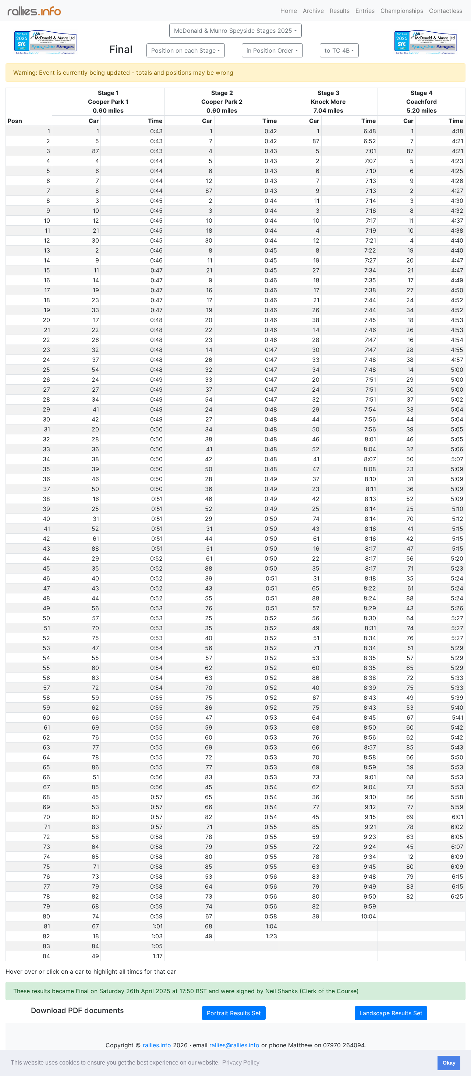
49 (315, 628)
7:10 (370, 170)
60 (95, 667)
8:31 (370, 628)
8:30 (370, 618)
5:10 (457, 508)
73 (315, 777)
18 (209, 230)
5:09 (457, 469)
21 (96, 230)
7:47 (370, 339)
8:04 (370, 449)
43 (315, 528)
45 (208, 787)
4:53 (457, 320)
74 (316, 518)
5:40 (457, 707)
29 (410, 379)
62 (208, 667)
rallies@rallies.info (234, 1045)
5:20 (457, 558)
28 (315, 339)
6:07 (457, 846)
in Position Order (270, 50)
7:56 (370, 419)
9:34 (370, 856)
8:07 (370, 459)
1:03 (157, 936)
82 (208, 817)
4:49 (457, 280)
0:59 (156, 906)
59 (95, 697)
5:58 (457, 797)
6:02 (457, 826)
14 (96, 280)
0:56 (156, 777)
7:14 (370, 200)
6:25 (457, 896)
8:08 (370, 469)
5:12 (457, 518)
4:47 (457, 260)
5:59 (457, 807)
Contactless (445, 10)
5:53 (457, 767)
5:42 (457, 727)
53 (315, 658)
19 (410, 250)
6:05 (457, 836)
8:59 (370, 767)
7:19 (370, 230)
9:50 (370, 896)
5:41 (457, 717)
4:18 (457, 131)
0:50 (156, 429)
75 (95, 638)
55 (208, 598)
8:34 (370, 638)
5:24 (457, 578)
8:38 (370, 677)
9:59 (370, 906)
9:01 (370, 777)
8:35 (370, 658)
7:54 (370, 409)
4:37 (457, 220)
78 (95, 757)
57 (315, 608)
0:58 (156, 836)
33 (95, 310)
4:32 (457, 210)
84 (95, 946)
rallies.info (157, 1045)
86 (315, 677)
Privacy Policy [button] (240, 1062)
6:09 (457, 856)
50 (315, 429)
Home (288, 10)
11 (316, 200)
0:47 (156, 270)
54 (95, 369)
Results (340, 10)
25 (95, 508)
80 (95, 817)
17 (411, 280)
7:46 (370, 330)
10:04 (368, 916)
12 (209, 180)
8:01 (370, 439)
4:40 (457, 240)
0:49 (156, 379)
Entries (365, 10)
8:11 (371, 489)
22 (95, 330)
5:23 (457, 568)
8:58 (370, 757)
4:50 (457, 290)
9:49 (370, 886)
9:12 (370, 807)
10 (96, 210)
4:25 (457, 170)
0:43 (156, 131)
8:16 (370, 528)
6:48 (370, 131)
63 (95, 677)
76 (208, 608)
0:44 (156, 161)
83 (208, 777)
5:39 (457, 697)
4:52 (457, 300)
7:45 (370, 320)
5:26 (457, 608)
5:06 (457, 449)
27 (315, 270)
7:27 (370, 260)
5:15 (457, 528)
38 (315, 320)
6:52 (370, 141)
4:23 (457, 161)
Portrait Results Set (234, 1013)
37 (95, 359)
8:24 (370, 598)
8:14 (370, 508)
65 (315, 588)
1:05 (157, 946)
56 (410, 558)
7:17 (371, 220)
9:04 (370, 787)
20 (410, 260)
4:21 (457, 141)
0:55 (156, 697)
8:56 (370, 737)
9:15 (370, 817)
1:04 (271, 926)
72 (410, 677)
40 (95, 578)
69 (95, 727)
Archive (313, 10)
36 (95, 449)
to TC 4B (337, 50)
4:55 (457, 349)
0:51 (157, 498)
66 (95, 717)
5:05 (457, 429)
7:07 (370, 161)
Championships (401, 10)
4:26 (457, 180)
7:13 (370, 180)
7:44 (370, 300)
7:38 (370, 290)
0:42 (271, 131)
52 (315, 449)
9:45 (370, 866)
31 (410, 479)
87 (315, 141)
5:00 (457, 369)
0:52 (156, 558)
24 (410, 300)
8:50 (370, 727)
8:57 (370, 747)
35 (95, 568)
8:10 (370, 479)
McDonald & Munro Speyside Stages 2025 (233, 30)
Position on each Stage (183, 50)
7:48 (370, 359)
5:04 (457, 409)
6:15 (457, 876)
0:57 (156, 797)
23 (95, 300)
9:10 (370, 797)
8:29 (370, 608)
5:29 (457, 648)
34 (410, 310)
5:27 (457, 618)
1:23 (271, 936)
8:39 (370, 687)
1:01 (157, 926)
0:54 (156, 648)
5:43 (457, 747)
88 (95, 548)
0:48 (156, 320)
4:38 (457, 230)
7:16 (370, 210)
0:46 (156, 250)
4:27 (457, 190)
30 (95, 240)
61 (96, 538)
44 (315, 419)
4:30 (457, 200)
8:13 (370, 498)
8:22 (370, 588)
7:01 (370, 151)
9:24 (370, 846)
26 (315, 310)
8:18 (370, 578)
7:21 (370, 240)
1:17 (158, 956)
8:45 (370, 717)
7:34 (370, 270)
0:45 (156, 200)
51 (209, 548)
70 (410, 518)
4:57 (457, 359)
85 (410, 747)
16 (209, 290)
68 (315, 727)
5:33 (457, 677)
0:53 (156, 608)
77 (95, 747)
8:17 (370, 548)
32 (95, 349)
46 (315, 439)
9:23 (370, 836)
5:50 (457, 757)
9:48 (370, 876)
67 (315, 697)
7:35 (370, 280)
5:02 (457, 399)
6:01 (457, 817)
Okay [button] (449, 1063)
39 (410, 429)
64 (410, 618)
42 (95, 419)
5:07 (457, 459)
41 (96, 409)
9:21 (370, 826)
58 (95, 836)
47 (315, 469)
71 (411, 568)
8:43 (370, 697)
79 (208, 846)
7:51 (370, 379)
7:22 (370, 250)
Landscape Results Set (391, 1013)
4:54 (457, 339)
